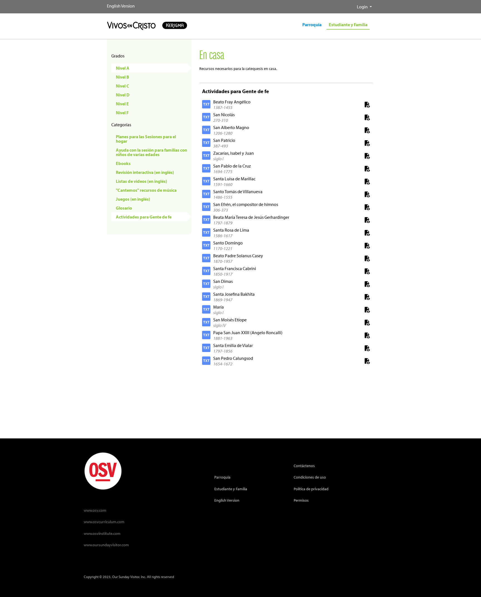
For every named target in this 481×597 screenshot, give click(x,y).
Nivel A (122, 68)
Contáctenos (304, 465)
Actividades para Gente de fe (143, 217)
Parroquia (222, 477)
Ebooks (123, 163)
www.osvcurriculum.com (104, 521)
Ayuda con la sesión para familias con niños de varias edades (151, 152)
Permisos (301, 500)
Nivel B (122, 77)
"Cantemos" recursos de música (146, 190)
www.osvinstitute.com (102, 533)
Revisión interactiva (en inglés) (145, 172)
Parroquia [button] (312, 24)
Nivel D (122, 95)
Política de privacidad (311, 488)
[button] (352, 4)
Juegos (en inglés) (133, 199)
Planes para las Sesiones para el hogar (146, 139)
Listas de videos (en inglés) (141, 181)
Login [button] (363, 6)
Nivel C (122, 86)
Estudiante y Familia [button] (348, 24)
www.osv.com (95, 510)
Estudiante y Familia (230, 488)
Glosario (124, 208)
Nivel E (122, 103)
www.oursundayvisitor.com (106, 544)
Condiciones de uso (310, 477)
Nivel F (122, 112)
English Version (121, 6)
